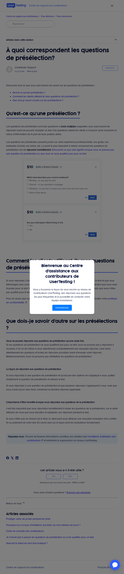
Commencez (62, 307)
